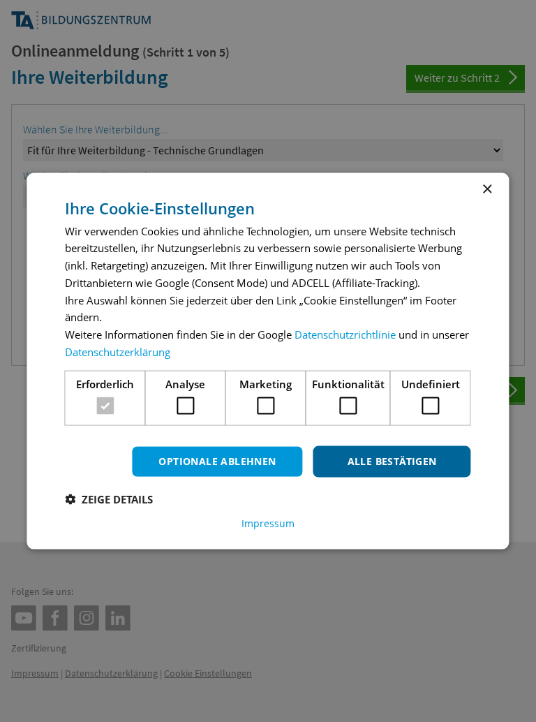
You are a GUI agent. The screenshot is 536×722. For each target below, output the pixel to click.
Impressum (268, 523)
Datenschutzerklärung (117, 351)
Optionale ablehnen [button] (217, 461)
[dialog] (268, 361)
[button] (109, 498)
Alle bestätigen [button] (392, 461)
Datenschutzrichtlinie (345, 334)
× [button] (487, 189)
